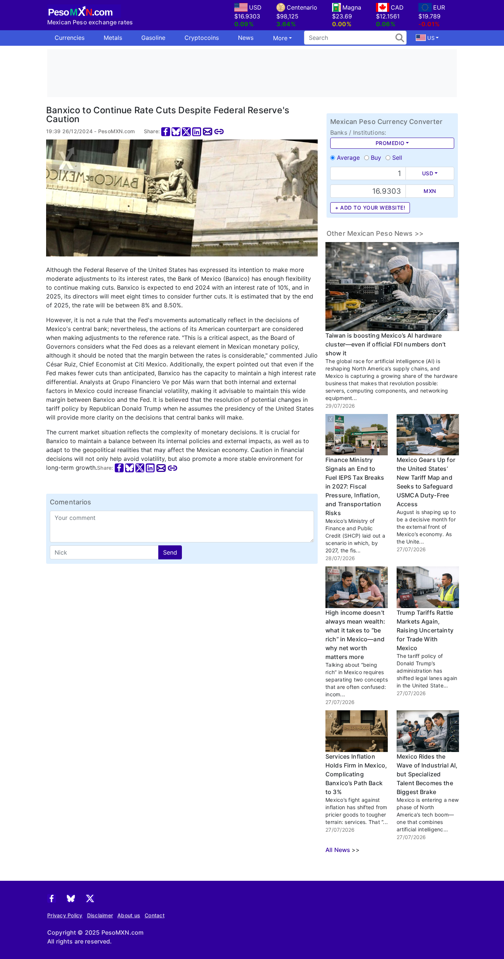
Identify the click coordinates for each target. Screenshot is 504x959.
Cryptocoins (201, 37)
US (430, 38)
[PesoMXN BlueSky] (70, 898)
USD (428, 173)
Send (170, 552)
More (280, 38)
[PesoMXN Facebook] (51, 898)
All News (337, 849)
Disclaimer (100, 915)
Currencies (69, 37)
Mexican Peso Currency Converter (386, 121)
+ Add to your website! (370, 207)
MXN (430, 191)
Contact (155, 915)
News (245, 37)
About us (128, 915)
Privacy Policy (65, 915)
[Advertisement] (252, 73)
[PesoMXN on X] (90, 898)
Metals (113, 37)
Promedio (390, 143)
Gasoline (153, 37)
